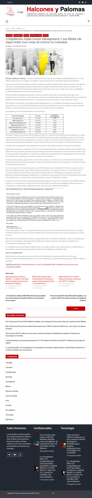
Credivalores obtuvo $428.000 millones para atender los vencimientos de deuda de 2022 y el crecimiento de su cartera (26, 298)
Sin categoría (10, 410)
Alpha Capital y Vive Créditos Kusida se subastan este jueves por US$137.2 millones (70, 279)
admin (10, 46)
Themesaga (11, 495)
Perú (7, 400)
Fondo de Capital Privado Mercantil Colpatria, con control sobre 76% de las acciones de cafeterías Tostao (68, 298)
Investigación (18, 35)
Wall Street (9, 419)
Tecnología (9, 415)
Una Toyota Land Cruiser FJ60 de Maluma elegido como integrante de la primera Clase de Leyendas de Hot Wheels (46, 321)
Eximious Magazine (46, 493)
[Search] (88, 21)
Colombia (9, 35)
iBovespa (9, 377)
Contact (9, 2)
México (26, 35)
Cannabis (9, 363)
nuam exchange (11, 396)
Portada (45, 35)
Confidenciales (11, 372)
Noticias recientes (35, 35)
